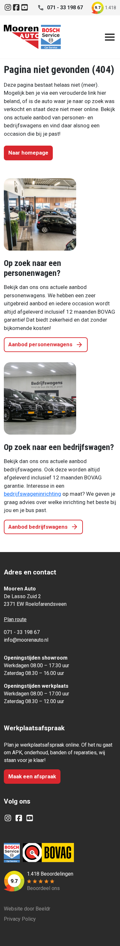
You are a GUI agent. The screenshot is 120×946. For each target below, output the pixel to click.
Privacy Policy (20, 919)
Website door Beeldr (27, 909)
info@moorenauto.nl (26, 640)
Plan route (15, 619)
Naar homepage (28, 152)
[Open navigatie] (108, 37)
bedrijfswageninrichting (32, 494)
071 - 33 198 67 (22, 632)
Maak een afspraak (32, 776)
